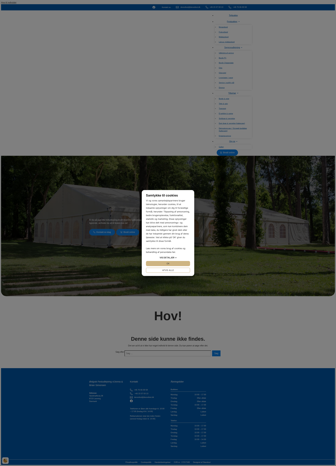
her (173, 252)
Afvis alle (168, 270)
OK (168, 263)
